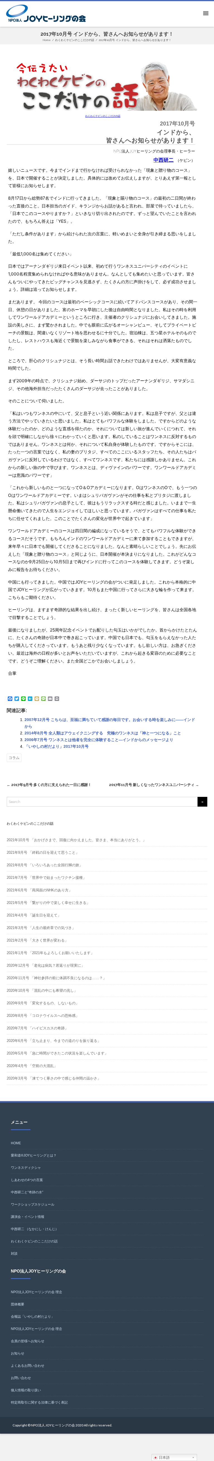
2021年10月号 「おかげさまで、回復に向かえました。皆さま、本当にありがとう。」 (76, 840)
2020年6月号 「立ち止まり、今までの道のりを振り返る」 (54, 1041)
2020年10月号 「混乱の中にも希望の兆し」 (42, 990)
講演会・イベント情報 (27, 1217)
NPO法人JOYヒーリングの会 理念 (36, 1292)
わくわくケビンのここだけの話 (102, 116)
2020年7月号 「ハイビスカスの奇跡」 (37, 1028)
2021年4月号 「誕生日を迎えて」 (34, 915)
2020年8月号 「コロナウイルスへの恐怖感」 (43, 1015)
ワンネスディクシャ (26, 1168)
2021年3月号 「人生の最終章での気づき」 (41, 928)
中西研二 (164, 159)
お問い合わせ (21, 1378)
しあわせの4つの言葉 (27, 1180)
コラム (14, 758)
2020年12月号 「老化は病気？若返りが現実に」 (46, 965)
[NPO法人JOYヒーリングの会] (47, 13)
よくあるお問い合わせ (27, 1366)
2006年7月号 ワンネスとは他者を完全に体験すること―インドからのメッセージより (99, 739)
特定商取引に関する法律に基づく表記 (39, 1402)
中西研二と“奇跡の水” (27, 1192)
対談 (14, 1254)
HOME (16, 1143)
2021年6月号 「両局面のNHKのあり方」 (39, 890)
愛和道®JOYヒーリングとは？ (34, 1155)
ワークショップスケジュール (32, 1204)
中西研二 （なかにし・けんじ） (35, 1229)
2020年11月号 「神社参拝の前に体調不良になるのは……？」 (56, 978)
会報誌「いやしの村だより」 (32, 1317)
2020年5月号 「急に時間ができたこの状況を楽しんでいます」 (57, 1053)
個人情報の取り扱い (26, 1390)
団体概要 (17, 1304)
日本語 (164, 1457)
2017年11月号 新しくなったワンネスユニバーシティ (154, 785)
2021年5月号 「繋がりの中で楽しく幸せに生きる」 (48, 903)
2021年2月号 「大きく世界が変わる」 (37, 940)
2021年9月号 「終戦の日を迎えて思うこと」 (43, 852)
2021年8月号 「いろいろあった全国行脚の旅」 (45, 865)
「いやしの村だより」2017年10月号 (57, 746)
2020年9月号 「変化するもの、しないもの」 (43, 1003)
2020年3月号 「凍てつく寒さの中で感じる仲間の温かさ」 (54, 1078)
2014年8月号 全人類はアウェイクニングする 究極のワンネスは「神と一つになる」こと (103, 733)
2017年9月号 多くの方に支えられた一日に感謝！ (49, 785)
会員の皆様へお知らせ (27, 1341)
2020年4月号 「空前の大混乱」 (32, 1066)
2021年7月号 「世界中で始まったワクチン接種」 (46, 877)
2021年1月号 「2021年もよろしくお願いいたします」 (50, 953)
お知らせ (17, 1353)
